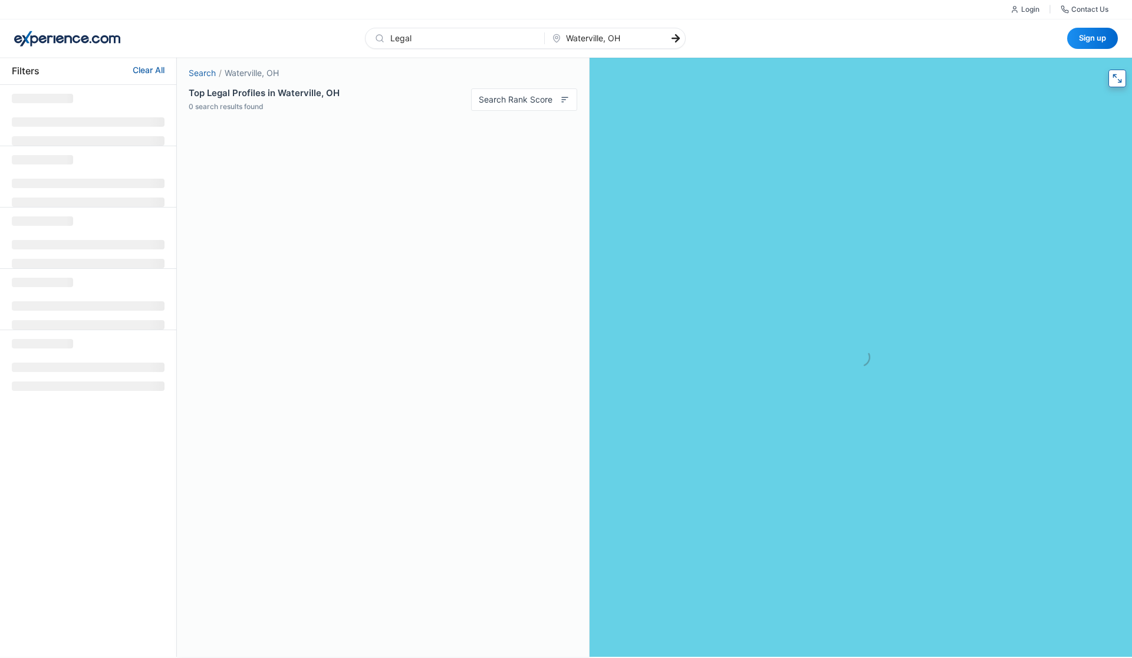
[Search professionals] (676, 38)
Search (202, 73)
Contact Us (1089, 9)
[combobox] (462, 38)
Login (1030, 9)
